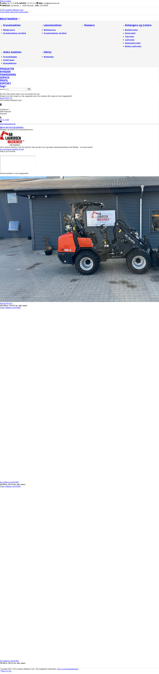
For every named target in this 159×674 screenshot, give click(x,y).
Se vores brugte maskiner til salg (12, 149)
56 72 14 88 (4, 120)
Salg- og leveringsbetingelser (67, 669)
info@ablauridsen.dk (7, 124)
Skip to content (5, 1)
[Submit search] (29, 89)
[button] (14, 12)
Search (2, 89)
